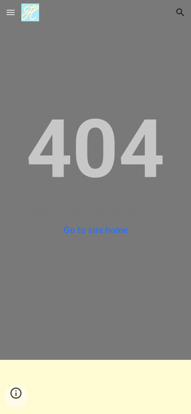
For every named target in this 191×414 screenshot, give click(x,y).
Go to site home (96, 230)
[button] (10, 12)
